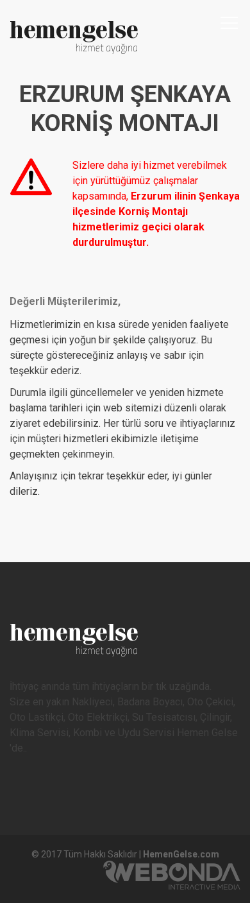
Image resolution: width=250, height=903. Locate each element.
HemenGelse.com (181, 854)
